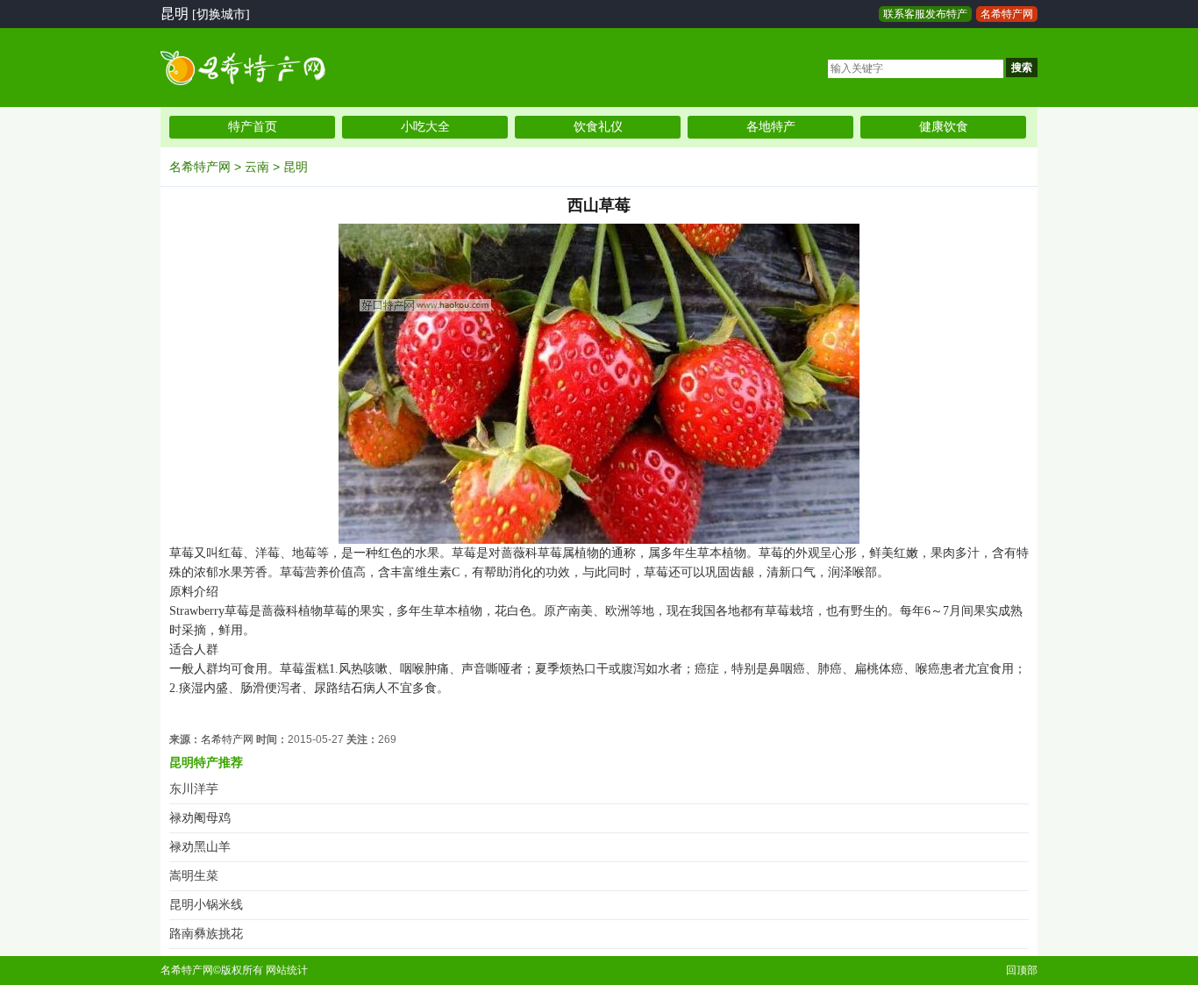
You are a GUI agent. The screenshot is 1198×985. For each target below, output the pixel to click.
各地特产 (770, 126)
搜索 (1021, 67)
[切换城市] (221, 14)
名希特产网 (1007, 14)
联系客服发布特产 (925, 14)
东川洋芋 (193, 789)
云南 (257, 167)
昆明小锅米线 (206, 904)
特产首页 (252, 126)
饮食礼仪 (598, 126)
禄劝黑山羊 (200, 846)
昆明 (295, 167)
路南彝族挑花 (206, 933)
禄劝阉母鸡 (200, 817)
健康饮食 (943, 126)
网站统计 (287, 970)
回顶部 (1022, 970)
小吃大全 (425, 126)
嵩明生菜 (193, 875)
